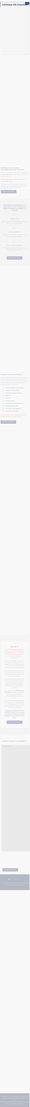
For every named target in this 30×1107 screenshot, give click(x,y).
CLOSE (27, 3)
